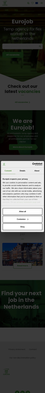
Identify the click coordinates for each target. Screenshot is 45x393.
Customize (21, 219)
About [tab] (36, 171)
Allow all (22, 211)
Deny (22, 227)
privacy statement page (27, 202)
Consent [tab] (8, 171)
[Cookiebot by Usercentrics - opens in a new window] (32, 164)
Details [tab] (22, 171)
